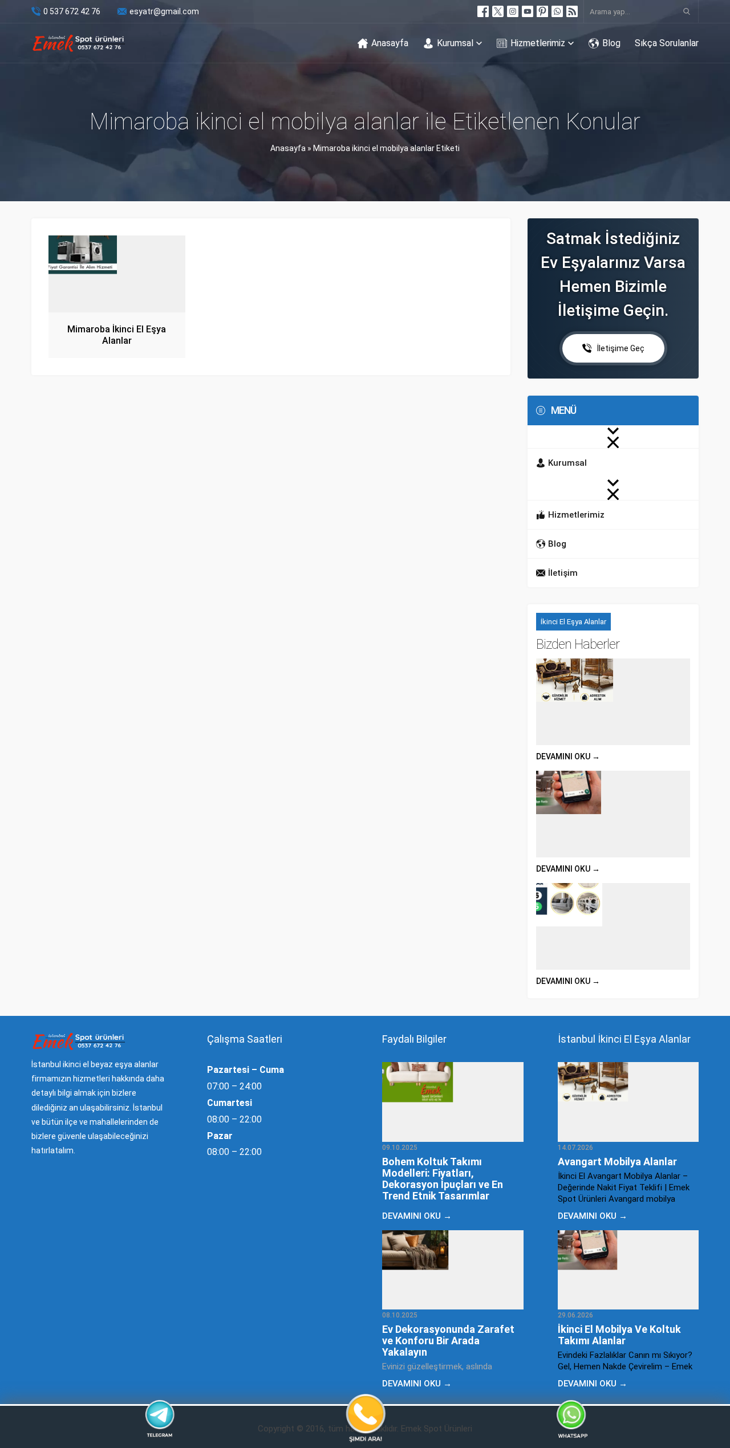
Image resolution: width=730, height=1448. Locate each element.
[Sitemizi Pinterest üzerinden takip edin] (542, 11)
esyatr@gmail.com (164, 11)
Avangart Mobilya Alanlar (617, 1162)
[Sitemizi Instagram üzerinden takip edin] (512, 11)
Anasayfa (288, 148)
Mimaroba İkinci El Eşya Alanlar (116, 335)
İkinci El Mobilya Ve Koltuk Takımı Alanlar (619, 1335)
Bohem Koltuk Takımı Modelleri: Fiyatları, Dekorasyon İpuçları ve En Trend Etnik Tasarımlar (442, 1179)
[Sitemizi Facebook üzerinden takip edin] (483, 11)
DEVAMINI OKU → (568, 756)
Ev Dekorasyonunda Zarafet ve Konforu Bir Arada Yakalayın (448, 1340)
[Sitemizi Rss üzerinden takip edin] (572, 11)
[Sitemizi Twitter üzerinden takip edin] (498, 11)
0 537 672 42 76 (71, 11)
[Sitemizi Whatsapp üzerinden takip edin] (557, 11)
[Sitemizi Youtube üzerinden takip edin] (527, 11)
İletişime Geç (620, 348)
